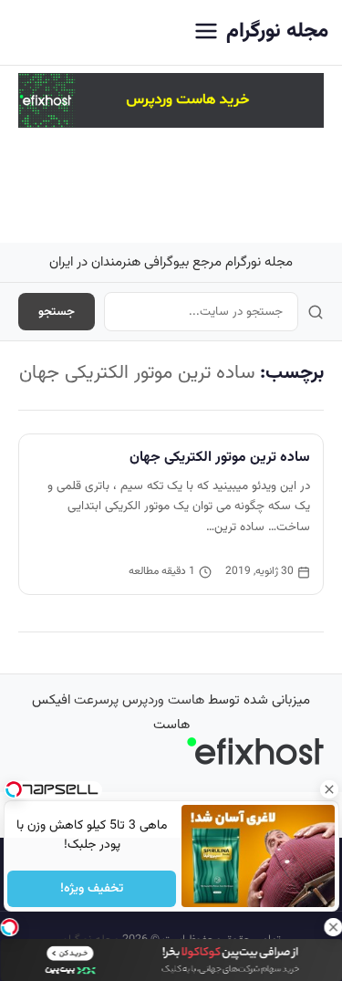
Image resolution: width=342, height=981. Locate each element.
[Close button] (328, 789)
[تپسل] (9, 927)
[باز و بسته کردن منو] (206, 32)
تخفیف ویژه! (91, 889)
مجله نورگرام (277, 31)
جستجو (56, 311)
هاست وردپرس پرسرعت (139, 700)
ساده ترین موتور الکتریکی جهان (220, 457)
